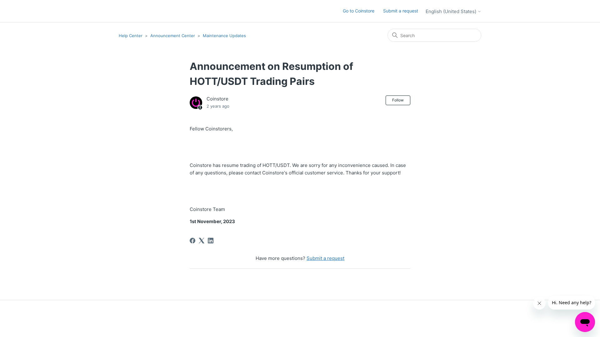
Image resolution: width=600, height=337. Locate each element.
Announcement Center (172, 35)
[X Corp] (201, 240)
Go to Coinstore (358, 10)
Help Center (130, 35)
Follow (398, 100)
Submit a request (400, 10)
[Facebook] (192, 240)
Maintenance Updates (224, 35)
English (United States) (452, 11)
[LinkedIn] (210, 240)
